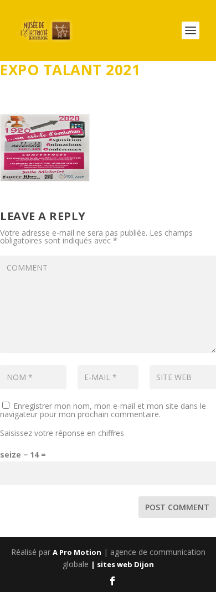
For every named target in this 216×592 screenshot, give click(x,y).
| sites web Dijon (122, 564)
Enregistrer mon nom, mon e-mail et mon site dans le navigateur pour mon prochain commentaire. (103, 410)
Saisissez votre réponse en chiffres (62, 433)
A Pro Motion (77, 552)
